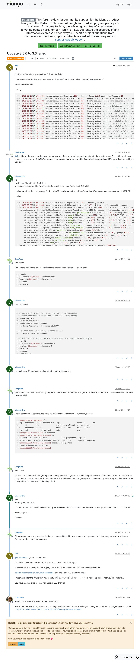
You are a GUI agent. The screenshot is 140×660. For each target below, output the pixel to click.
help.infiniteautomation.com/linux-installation (35, 573)
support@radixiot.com (69, 39)
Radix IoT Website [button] (48, 46)
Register (13, 644)
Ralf (16, 65)
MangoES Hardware (17, 58)
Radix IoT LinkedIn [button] (92, 46)
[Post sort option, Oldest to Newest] (115, 58)
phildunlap (19, 597)
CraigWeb (19, 259)
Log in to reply (126, 58)
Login (21, 644)
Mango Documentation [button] (70, 46)
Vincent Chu (20, 176)
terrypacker (19, 152)
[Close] (131, 623)
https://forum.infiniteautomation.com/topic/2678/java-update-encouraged (48, 609)
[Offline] (10, 154)
